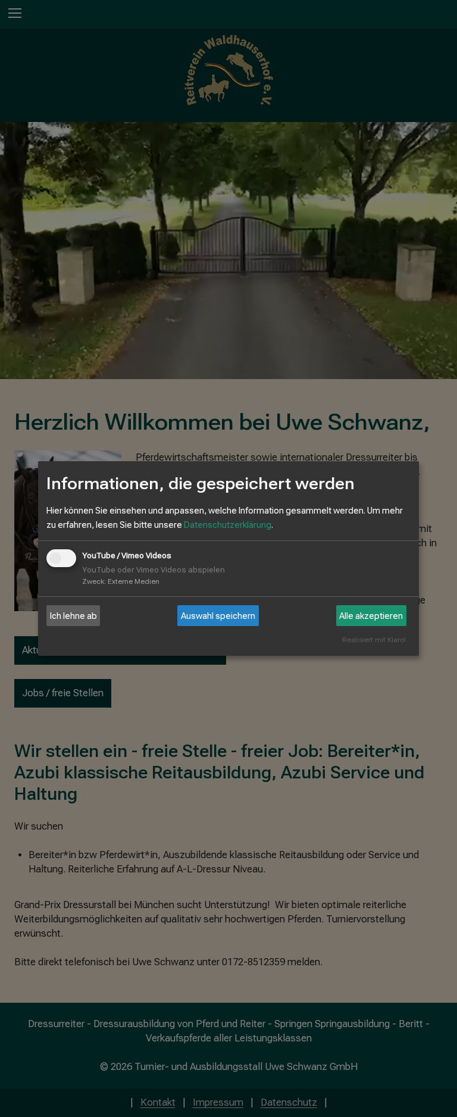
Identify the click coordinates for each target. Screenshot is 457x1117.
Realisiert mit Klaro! (374, 640)
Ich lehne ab (73, 616)
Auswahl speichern (218, 616)
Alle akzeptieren (371, 616)
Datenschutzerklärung (227, 525)
